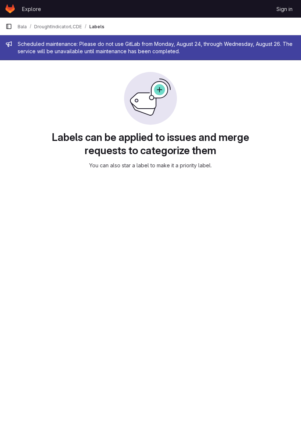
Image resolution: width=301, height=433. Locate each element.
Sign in (284, 9)
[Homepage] (10, 9)
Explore (31, 9)
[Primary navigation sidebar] (9, 26)
